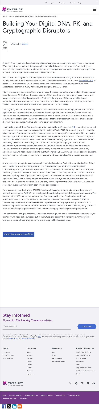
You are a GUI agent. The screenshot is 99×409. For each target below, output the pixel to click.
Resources (80, 361)
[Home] (12, 9)
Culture (29, 365)
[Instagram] (82, 383)
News (53, 355)
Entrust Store (81, 358)
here (39, 337)
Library (78, 365)
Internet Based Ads (31, 395)
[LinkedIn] (87, 383)
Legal (4, 395)
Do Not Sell (23, 399)
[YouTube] (93, 383)
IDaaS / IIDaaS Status (83, 352)
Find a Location (7, 358)
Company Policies (74, 395)
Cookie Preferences (9, 399)
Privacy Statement (28, 338)
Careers (29, 361)
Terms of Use (13, 338)
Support (29, 355)
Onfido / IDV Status (83, 355)
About (29, 352)
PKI (73, 127)
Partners (30, 358)
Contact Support (8, 355)
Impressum (30, 374)
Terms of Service (47, 395)
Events (29, 368)
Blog (79, 3)
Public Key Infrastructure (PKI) (18, 234)
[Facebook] (76, 383)
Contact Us (6, 352)
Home (5, 16)
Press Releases (56, 358)
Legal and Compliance (84, 368)
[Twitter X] (70, 383)
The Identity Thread (58, 361)
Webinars (30, 371)
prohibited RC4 (86, 80)
